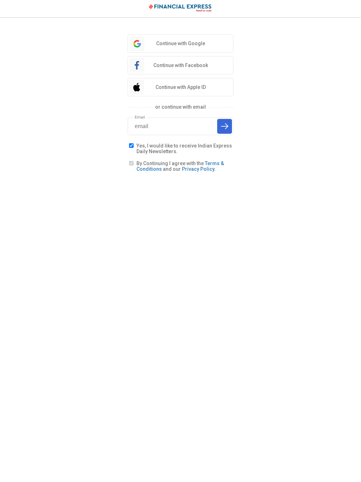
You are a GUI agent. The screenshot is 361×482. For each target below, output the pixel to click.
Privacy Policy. (199, 169)
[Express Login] (180, 9)
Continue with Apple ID (180, 87)
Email (140, 117)
